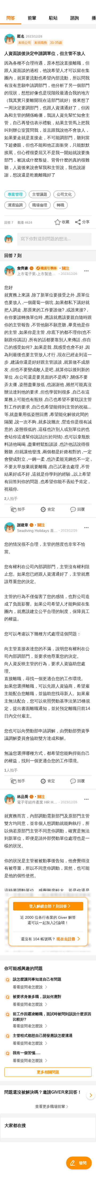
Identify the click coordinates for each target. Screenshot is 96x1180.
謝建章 (22, 525)
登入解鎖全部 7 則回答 (48, 906)
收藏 (65, 222)
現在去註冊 (66, 939)
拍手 (21, 509)
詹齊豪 (22, 268)
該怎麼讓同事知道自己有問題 (37, 979)
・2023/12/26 (67, 274)
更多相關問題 (48, 1072)
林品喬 (22, 796)
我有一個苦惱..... (27, 1053)
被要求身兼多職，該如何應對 (37, 996)
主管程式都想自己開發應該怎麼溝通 (43, 1035)
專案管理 (15, 194)
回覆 (81, 509)
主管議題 (39, 194)
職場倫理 (39, 205)
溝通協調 (15, 205)
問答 (10, 18)
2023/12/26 (34, 36)
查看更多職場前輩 (50, 1106)
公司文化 (64, 194)
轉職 (60, 205)
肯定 (51, 509)
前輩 (32, 18)
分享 (86, 222)
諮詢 (74, 18)
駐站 (53, 18)
